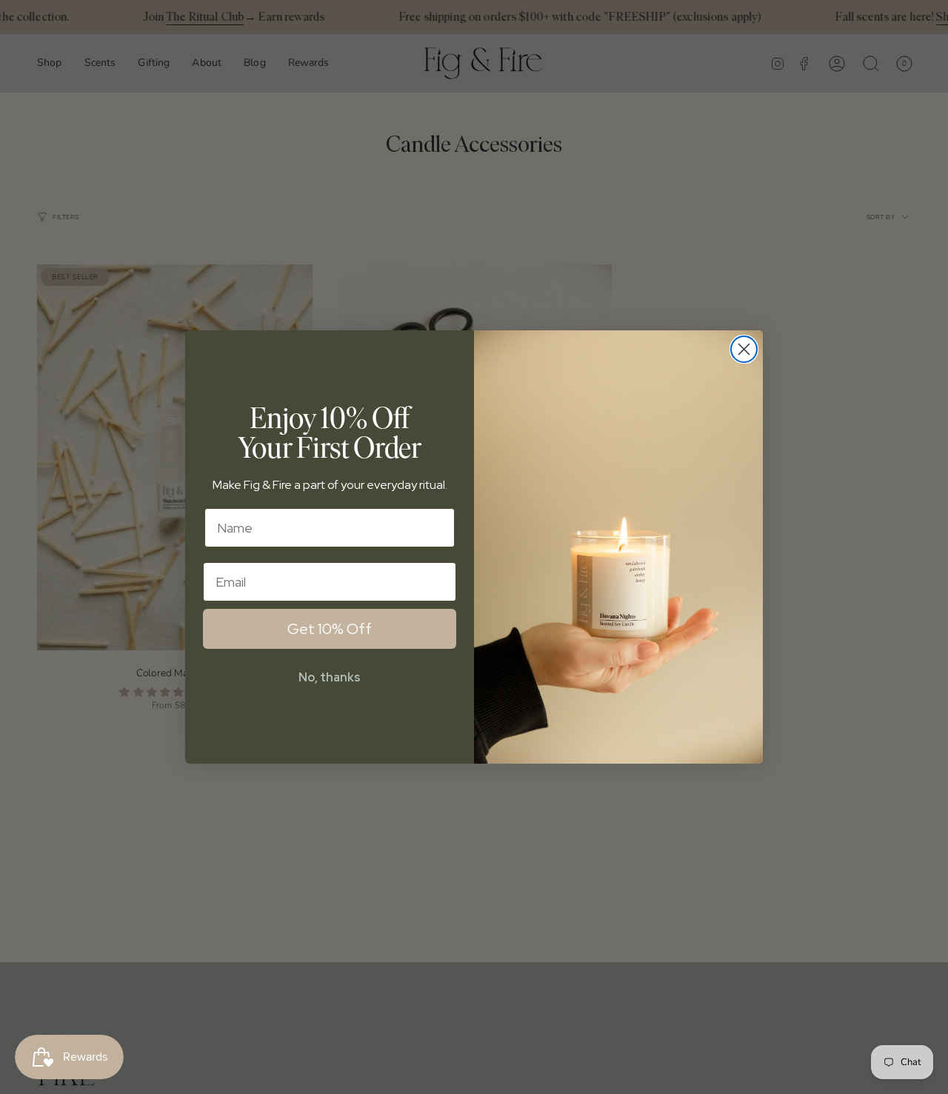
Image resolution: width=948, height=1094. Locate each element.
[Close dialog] (744, 349)
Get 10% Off (329, 628)
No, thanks (329, 677)
